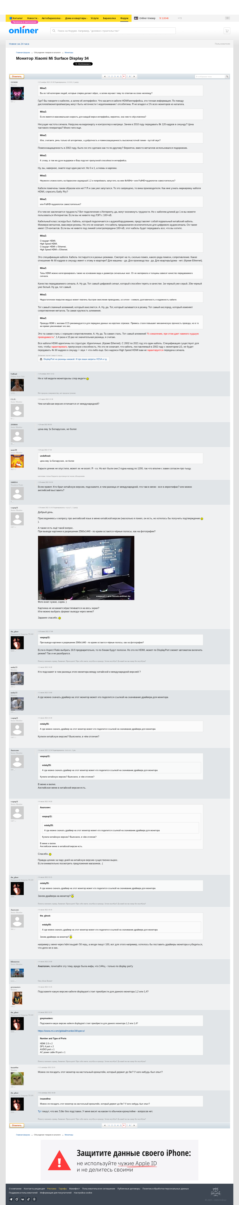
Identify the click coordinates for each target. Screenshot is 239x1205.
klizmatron (15, 962)
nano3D (14, 450)
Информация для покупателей (56, 1192)
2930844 (14, 425)
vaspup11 (14, 508)
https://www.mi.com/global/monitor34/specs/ (61, 1030)
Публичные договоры (129, 1188)
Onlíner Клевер (147, 18)
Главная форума (23, 52)
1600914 (14, 482)
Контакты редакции (34, 1188)
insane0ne (14, 1067)
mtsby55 (14, 667)
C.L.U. (13, 399)
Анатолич (15, 750)
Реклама (51, 1188)
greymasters (15, 987)
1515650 (14, 82)
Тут (40, 1111)
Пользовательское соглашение (98, 1188)
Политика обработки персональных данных (166, 1188)
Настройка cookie (83, 1192)
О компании (15, 1188)
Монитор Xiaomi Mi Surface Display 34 (52, 58)
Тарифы (63, 1188)
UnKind (14, 374)
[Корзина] (227, 30)
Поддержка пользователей (23, 1192)
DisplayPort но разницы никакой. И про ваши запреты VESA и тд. (75, 359)
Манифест (74, 1188)
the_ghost (14, 631)
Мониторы (69, 52)
